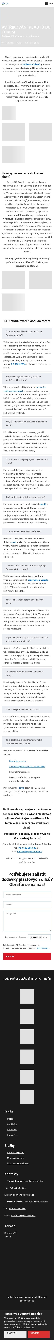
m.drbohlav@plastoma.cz (23, 1215)
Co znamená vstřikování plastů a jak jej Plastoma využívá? (24, 333)
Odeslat (10, 956)
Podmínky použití (15, 1297)
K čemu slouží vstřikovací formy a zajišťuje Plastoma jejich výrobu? (26, 567)
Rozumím (35, 1333)
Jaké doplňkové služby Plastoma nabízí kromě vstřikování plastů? (24, 742)
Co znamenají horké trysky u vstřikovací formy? (24, 673)
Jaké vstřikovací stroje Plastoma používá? (25, 497)
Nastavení (12, 1333)
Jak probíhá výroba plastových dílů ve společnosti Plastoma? (23, 378)
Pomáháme (12, 1135)
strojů (43, 504)
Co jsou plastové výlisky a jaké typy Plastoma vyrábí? (27, 461)
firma (21, 788)
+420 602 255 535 (27, 848)
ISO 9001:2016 (18, 364)
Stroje (10, 1119)
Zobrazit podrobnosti (24, 1327)
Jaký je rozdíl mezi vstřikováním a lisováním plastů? (26, 423)
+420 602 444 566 (17, 1208)
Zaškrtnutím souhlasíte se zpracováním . (27, 948)
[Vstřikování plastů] (27, 113)
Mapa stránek (31, 1297)
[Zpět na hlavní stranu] (8, 3)
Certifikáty (12, 1124)
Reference (12, 1129)
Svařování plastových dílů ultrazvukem (27, 766)
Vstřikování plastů (15, 1152)
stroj (13, 542)
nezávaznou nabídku (38, 580)
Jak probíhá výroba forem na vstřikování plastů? (24, 601)
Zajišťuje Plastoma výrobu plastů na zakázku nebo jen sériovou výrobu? (27, 639)
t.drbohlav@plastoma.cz (29, 851)
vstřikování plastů (31, 64)
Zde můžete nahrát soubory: (16, 937)
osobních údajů (43, 948)
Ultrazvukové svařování (18, 1163)
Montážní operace (17, 761)
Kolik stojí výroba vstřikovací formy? (23, 709)
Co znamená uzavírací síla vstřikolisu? (24, 531)
